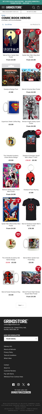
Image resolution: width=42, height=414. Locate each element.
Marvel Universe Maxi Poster (31, 89)
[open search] (33, 7)
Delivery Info (8, 346)
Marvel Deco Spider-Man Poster (11, 56)
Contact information (27, 410)
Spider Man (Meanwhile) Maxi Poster (11, 224)
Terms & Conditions (10, 355)
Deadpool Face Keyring (31, 189)
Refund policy (9, 408)
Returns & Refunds (10, 349)
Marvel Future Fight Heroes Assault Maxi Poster (31, 292)
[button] (38, 7)
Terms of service (32, 408)
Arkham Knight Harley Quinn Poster (31, 122)
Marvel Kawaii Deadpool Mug (11, 292)
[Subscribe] (36, 339)
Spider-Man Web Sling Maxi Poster (31, 56)
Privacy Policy (8, 352)
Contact (6, 365)
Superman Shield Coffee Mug (11, 121)
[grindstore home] (21, 321)
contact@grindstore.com (12, 324)
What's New (8, 358)
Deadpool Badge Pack (11, 89)
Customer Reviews (10, 371)
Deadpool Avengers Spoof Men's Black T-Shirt (31, 156)
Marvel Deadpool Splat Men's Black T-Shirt (31, 224)
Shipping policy (13, 410)
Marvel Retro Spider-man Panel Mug (31, 258)
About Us (7, 368)
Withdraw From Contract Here (13, 377)
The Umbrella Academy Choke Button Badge (11, 156)
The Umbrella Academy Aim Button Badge (11, 258)
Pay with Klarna (9, 374)
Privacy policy (20, 408)
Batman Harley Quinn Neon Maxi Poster (11, 190)
